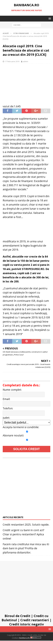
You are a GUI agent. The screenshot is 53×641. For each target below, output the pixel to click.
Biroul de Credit (17, 616)
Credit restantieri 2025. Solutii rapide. (26, 524)
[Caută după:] (26, 25)
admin (25, 61)
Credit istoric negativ (26, 624)
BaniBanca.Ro (24, 638)
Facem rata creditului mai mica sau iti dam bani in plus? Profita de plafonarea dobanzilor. (26, 548)
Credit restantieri (34, 620)
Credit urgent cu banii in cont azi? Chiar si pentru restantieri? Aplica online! (23, 534)
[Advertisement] (26, 83)
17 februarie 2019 (12, 61)
